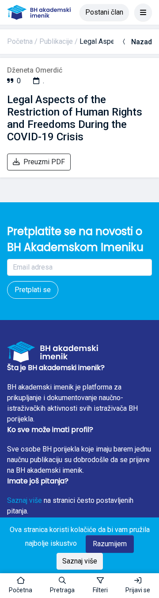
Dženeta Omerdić (34, 70)
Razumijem (110, 544)
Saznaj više (24, 500)
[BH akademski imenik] (39, 12)
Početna (20, 41)
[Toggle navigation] (143, 12)
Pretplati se (33, 289)
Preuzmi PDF (44, 162)
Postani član (104, 12)
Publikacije (56, 41)
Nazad (141, 42)
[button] (62, 585)
